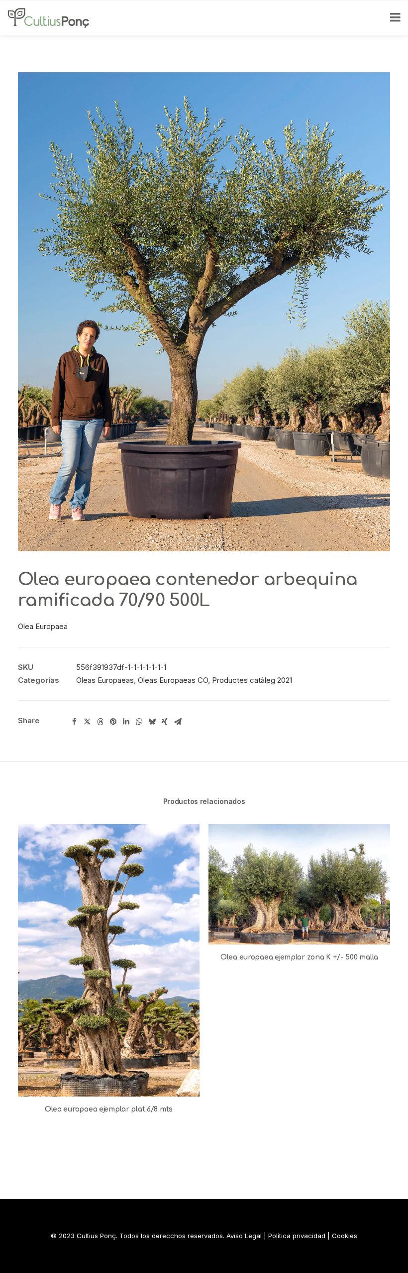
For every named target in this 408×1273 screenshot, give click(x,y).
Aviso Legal (244, 1236)
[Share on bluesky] (152, 722)
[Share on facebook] (74, 722)
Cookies (344, 1236)
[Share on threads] (100, 722)
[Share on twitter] (87, 722)
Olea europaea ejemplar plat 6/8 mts (109, 1109)
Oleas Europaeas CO (173, 680)
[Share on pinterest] (113, 722)
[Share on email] (178, 722)
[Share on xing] (165, 722)
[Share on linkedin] (126, 722)
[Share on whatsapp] (139, 722)
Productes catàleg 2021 (252, 680)
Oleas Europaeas (105, 680)
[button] (109, 960)
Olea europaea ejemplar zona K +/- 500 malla (299, 957)
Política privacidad (296, 1236)
